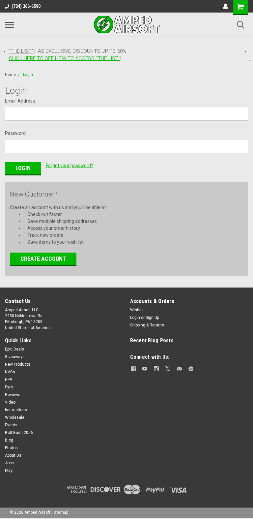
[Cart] (240, 7)
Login (28, 75)
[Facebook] (133, 368)
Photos (11, 447)
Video (10, 402)
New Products (17, 364)
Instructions (16, 410)
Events (11, 425)
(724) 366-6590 (26, 6)
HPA (8, 379)
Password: (16, 133)
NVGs (10, 372)
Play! (9, 470)
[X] (167, 368)
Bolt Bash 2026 (19, 432)
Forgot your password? (69, 165)
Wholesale (14, 417)
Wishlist (137, 310)
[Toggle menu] (9, 24)
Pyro (9, 387)
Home (10, 75)
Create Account (43, 258)
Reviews (12, 394)
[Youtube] (144, 368)
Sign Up (152, 317)
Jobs (9, 463)
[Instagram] (156, 368)
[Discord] (179, 368)
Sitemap (60, 512)
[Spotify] (190, 368)
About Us (13, 455)
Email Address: (20, 101)
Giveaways (15, 356)
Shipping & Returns (147, 325)
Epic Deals (14, 349)
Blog (9, 440)
